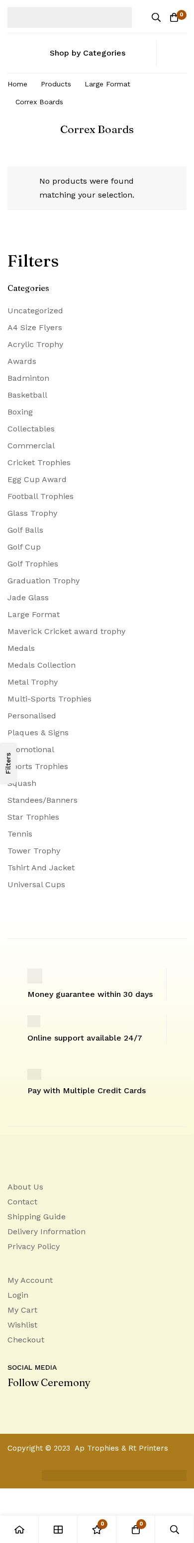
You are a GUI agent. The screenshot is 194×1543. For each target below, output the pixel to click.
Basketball (27, 395)
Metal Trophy (32, 682)
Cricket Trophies (39, 462)
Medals (21, 648)
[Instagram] (52, 1405)
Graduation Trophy (43, 580)
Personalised (31, 715)
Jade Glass (28, 597)
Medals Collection (41, 665)
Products (56, 84)
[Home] (19, 1529)
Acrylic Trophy (35, 344)
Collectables (31, 428)
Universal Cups (36, 884)
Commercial (31, 445)
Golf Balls (25, 530)
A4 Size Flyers (34, 327)
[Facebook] (31, 1405)
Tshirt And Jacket (41, 867)
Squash (21, 783)
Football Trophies (40, 496)
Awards (21, 361)
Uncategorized (35, 310)
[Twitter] (73, 1405)
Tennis (19, 834)
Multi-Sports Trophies (49, 698)
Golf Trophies (32, 563)
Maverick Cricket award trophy (66, 631)
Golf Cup (24, 547)
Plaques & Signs (38, 732)
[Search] (156, 17)
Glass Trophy (32, 513)
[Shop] (58, 1529)
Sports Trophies (37, 766)
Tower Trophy (33, 850)
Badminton (28, 378)
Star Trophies (33, 817)
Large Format (107, 84)
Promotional (30, 749)
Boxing (20, 412)
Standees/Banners (42, 800)
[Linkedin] (10, 1405)
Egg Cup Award (37, 479)
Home (17, 84)
